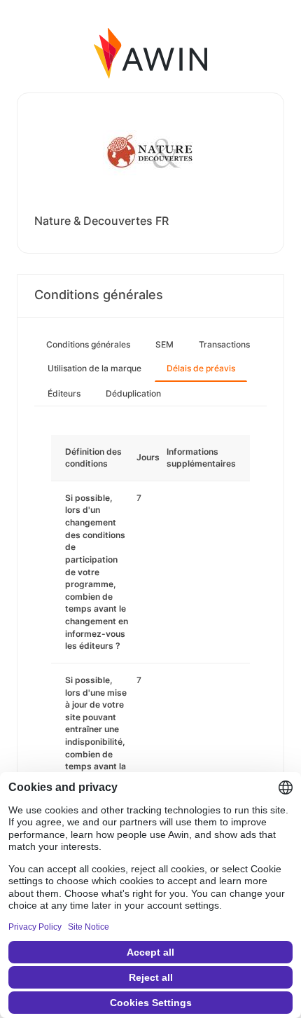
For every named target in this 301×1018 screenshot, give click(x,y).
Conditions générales (88, 344)
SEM (164, 344)
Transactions (224, 344)
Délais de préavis (201, 368)
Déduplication (133, 393)
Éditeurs (64, 393)
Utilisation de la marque (94, 368)
